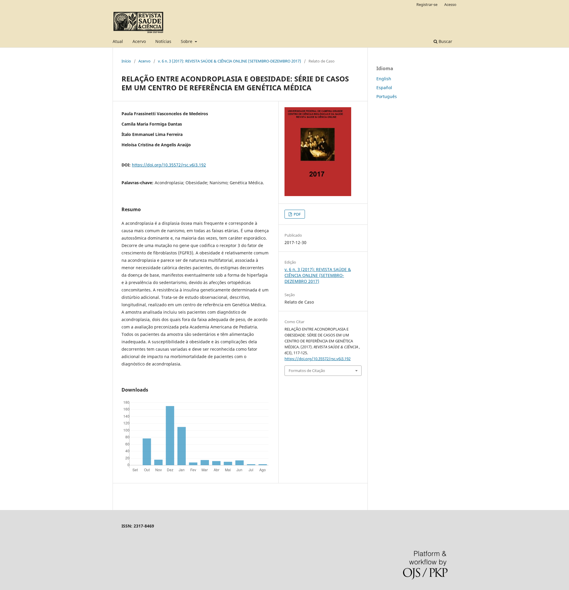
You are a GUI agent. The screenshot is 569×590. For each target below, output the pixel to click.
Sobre (187, 41)
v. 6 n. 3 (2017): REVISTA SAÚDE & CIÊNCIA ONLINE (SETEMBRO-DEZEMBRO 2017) (229, 61)
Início (126, 61)
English (383, 78)
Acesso (450, 4)
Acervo (139, 41)
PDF (297, 214)
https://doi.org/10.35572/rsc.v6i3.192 (169, 165)
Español (384, 87)
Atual (118, 41)
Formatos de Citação (307, 370)
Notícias (163, 41)
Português (386, 96)
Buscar (444, 41)
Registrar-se (426, 4)
